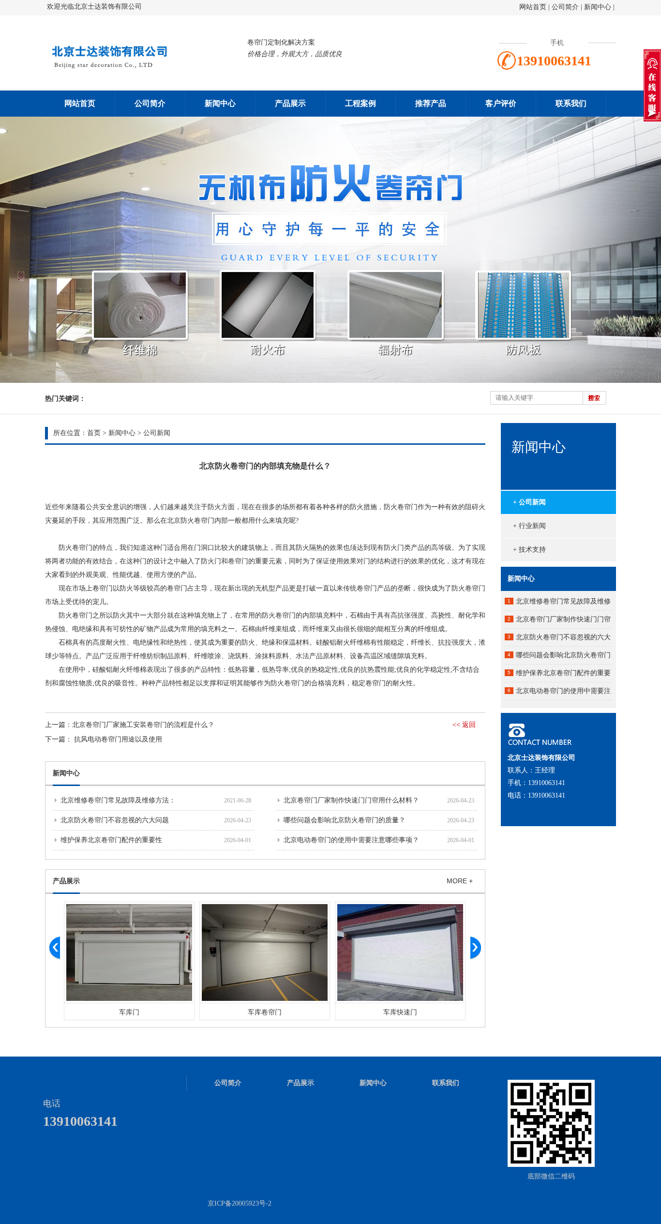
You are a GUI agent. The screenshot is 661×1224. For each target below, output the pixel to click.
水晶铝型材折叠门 (400, 1012)
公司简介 (566, 7)
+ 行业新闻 (529, 525)
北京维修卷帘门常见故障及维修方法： (118, 800)
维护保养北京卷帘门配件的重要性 (111, 840)
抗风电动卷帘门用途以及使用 (118, 739)
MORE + (460, 881)
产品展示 (290, 103)
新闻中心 (597, 7)
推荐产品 (430, 103)
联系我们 (571, 103)
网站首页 (532, 7)
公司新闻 (156, 433)
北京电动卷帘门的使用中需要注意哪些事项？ (351, 840)
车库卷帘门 (129, 1012)
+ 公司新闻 (529, 502)
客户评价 (500, 103)
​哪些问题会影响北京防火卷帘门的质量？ (345, 820)
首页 (94, 433)
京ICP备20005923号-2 (239, 1203)
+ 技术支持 (529, 549)
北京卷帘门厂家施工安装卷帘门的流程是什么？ (143, 724)
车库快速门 (265, 1012)
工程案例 (360, 103)
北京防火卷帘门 (190, 520)
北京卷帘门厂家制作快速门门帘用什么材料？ (351, 800)
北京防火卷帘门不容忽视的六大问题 (114, 820)
